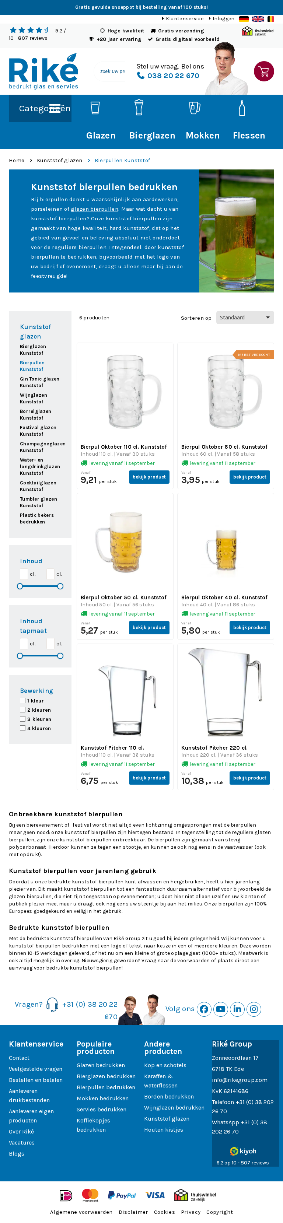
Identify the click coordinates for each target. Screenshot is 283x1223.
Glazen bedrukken (101, 1065)
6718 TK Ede (228, 1068)
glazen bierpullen (94, 209)
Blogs (16, 1153)
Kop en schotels (165, 1065)
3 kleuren (39, 719)
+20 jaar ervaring (119, 39)
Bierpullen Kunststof (122, 160)
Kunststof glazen (59, 160)
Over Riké (21, 1131)
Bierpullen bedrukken (106, 1087)
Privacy (190, 1212)
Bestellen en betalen (36, 1079)
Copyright (219, 1212)
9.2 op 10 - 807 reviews (243, 1163)
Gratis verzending (181, 31)
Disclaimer (133, 1212)
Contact (19, 1057)
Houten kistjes (163, 1129)
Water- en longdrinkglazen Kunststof (40, 466)
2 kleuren (39, 710)
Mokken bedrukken (103, 1098)
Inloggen (223, 18)
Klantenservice (184, 18)
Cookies (164, 1212)
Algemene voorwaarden (81, 1212)
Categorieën (45, 108)
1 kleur (35, 701)
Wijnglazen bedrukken (174, 1107)
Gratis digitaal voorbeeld (188, 39)
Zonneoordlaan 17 (235, 1057)
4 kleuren (39, 728)
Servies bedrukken (101, 1109)
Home (16, 160)
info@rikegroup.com (240, 1079)
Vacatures (22, 1142)
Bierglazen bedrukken (106, 1076)
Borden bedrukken (169, 1096)
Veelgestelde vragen (35, 1068)
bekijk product (149, 477)
